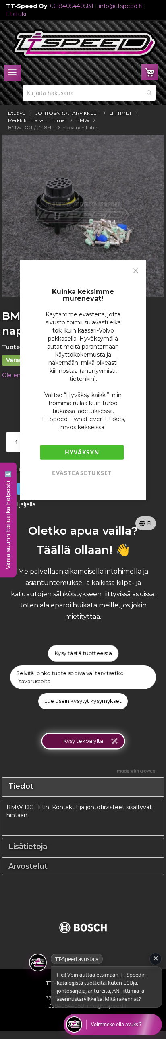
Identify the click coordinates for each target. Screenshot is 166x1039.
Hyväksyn (82, 452)
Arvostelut (28, 866)
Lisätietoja (27, 846)
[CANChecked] (83, 937)
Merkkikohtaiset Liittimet (37, 120)
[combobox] (89, 93)
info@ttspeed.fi (120, 6)
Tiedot (20, 786)
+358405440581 (71, 6)
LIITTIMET (120, 113)
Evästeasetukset (82, 472)
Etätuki (16, 14)
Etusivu (17, 113)
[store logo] (85, 43)
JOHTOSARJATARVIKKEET (67, 113)
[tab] (83, 787)
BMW (82, 120)
